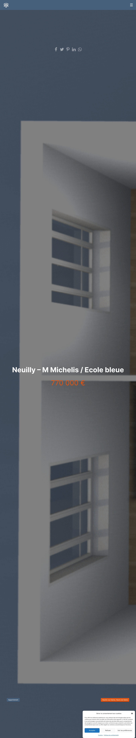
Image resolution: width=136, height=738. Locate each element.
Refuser (108, 730)
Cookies (100, 735)
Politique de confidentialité (111, 735)
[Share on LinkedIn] (74, 49)
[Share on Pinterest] (68, 49)
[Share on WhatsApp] (80, 49)
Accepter (92, 730)
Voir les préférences (125, 730)
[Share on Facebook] (56, 49)
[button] (132, 713)
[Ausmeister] (6, 5)
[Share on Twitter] (62, 49)
